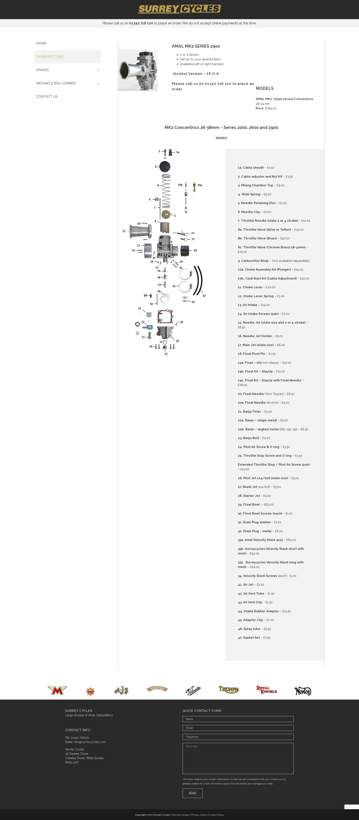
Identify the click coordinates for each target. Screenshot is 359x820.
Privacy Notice (199, 814)
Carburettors (50, 57)
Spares (42, 70)
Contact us (47, 97)
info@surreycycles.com (90, 742)
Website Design (180, 814)
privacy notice (191, 783)
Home (41, 43)
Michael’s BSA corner (56, 83)
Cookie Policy (216, 814)
